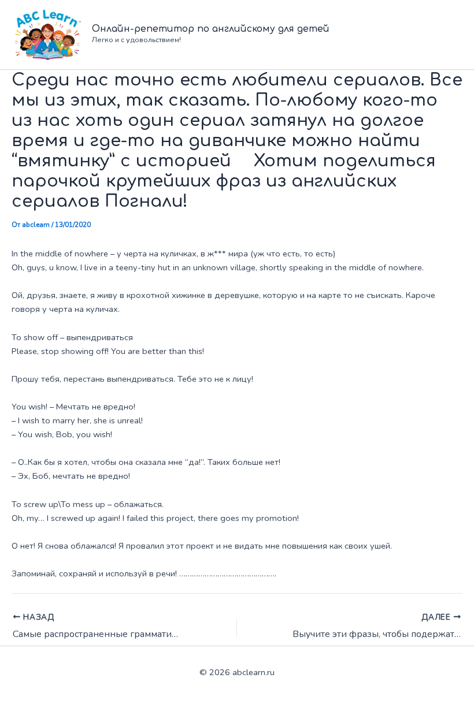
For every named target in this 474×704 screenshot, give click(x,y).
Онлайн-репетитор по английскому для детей (210, 29)
